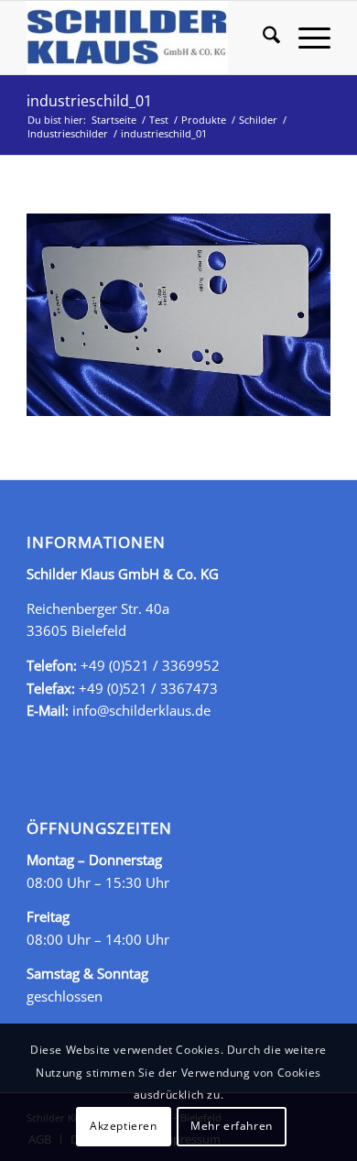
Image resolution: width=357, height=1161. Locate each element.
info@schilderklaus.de (141, 710)
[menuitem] (262, 37)
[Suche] (262, 37)
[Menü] (305, 37)
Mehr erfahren (231, 1126)
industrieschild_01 (89, 101)
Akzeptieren (123, 1126)
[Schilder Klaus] (148, 37)
